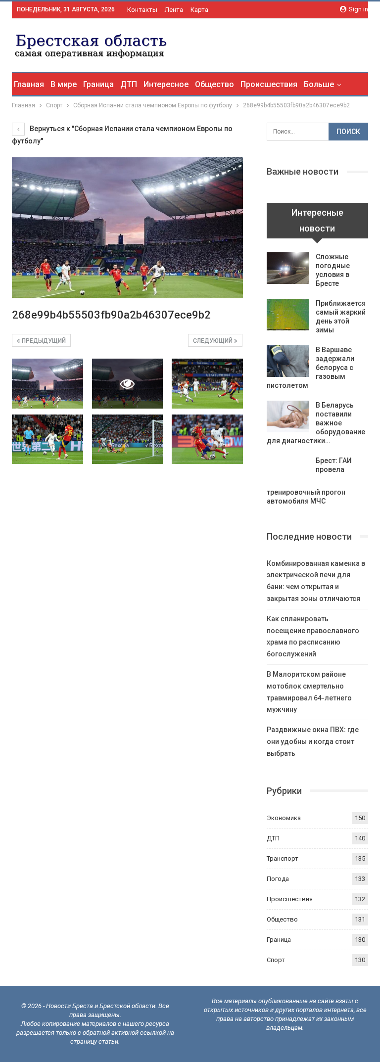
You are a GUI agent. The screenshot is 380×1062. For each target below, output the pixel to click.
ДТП (128, 84)
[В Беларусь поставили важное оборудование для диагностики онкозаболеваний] (288, 416)
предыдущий (43, 340)
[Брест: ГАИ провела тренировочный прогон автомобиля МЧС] (288, 472)
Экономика (284, 818)
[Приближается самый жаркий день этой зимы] (288, 314)
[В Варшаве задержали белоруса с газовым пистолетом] (288, 361)
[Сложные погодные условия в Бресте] (288, 268)
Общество (214, 84)
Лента (174, 9)
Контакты (142, 9)
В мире (63, 84)
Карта (199, 9)
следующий (213, 340)
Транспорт (282, 858)
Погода (278, 878)
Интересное (166, 84)
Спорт (276, 960)
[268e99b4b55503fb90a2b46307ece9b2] (47, 383)
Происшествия (268, 84)
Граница (98, 84)
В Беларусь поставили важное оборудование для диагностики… (316, 423)
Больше (319, 84)
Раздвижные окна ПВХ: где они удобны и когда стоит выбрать (313, 741)
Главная (29, 84)
